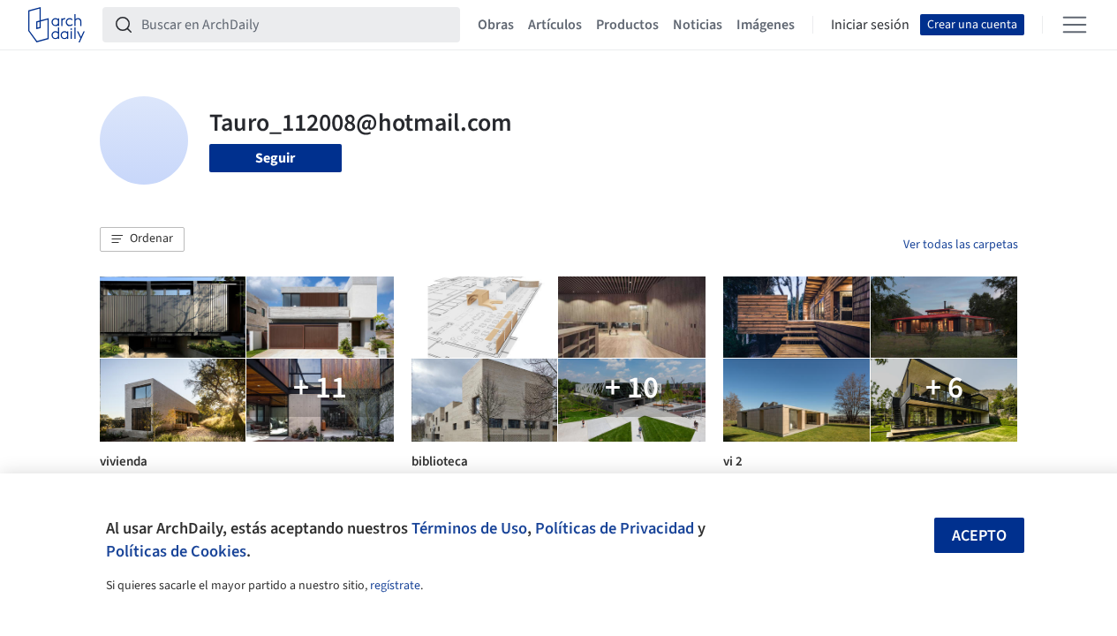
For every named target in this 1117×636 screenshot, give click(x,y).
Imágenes (765, 24)
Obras (496, 24)
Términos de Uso (469, 528)
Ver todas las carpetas (960, 244)
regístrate (395, 585)
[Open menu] (1074, 25)
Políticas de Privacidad (614, 528)
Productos (627, 24)
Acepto (979, 536)
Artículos (555, 24)
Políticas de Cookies (176, 551)
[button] (142, 239)
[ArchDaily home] (56, 24)
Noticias (697, 24)
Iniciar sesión (870, 24)
